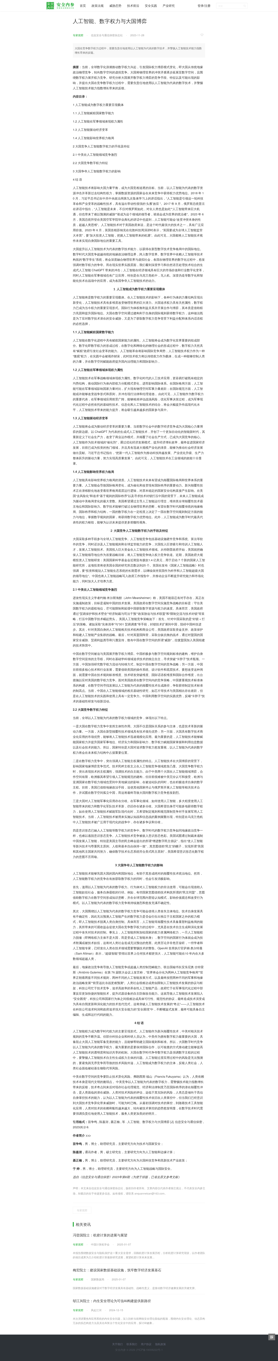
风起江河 (96, 1310)
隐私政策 (160, 1344)
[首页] (60, 4)
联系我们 (132, 1344)
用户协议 (146, 1344)
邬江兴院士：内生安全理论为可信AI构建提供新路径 (112, 1300)
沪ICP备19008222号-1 (149, 1350)
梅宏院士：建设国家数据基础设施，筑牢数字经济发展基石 (117, 1269)
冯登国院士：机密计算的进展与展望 (100, 1234)
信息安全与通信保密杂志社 (107, 35)
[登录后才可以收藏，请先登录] (203, 35)
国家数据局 (97, 1279)
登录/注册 (204, 5)
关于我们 (117, 1344)
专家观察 (78, 35)
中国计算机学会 (100, 1244)
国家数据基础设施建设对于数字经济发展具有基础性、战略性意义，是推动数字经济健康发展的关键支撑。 (135, 1288)
